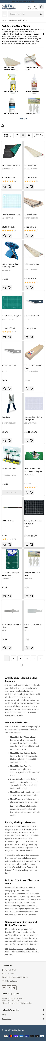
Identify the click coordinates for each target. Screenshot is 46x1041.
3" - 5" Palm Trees (9, 469)
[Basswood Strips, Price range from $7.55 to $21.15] (34, 201)
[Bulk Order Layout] (29, 135)
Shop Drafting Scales (14, 948)
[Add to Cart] (4, 287)
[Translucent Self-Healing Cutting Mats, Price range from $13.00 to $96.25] (34, 403)
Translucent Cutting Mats (11, 215)
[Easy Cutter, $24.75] (11, 403)
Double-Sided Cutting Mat (11, 316)
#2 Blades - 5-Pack (9, 365)
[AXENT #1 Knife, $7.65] (11, 507)
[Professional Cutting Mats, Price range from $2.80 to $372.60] (11, 151)
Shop (4, 1014)
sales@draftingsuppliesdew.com (16, 977)
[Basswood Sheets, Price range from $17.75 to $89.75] (34, 151)
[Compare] (9, 186)
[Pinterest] (14, 987)
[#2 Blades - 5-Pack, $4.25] (11, 351)
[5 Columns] (23, 135)
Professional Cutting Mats (11, 165)
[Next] (22, 665)
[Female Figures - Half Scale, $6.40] (34, 559)
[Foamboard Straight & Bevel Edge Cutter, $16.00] (11, 250)
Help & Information (10, 1010)
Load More (23, 118)
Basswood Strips (30, 215)
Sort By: (7, 134)
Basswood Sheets (31, 165)
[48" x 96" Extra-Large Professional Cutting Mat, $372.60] (34, 455)
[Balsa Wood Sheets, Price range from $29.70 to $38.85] (34, 250)
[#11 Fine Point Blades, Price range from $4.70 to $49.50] (34, 302)
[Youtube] (4, 987)
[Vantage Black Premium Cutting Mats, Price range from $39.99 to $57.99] (34, 507)
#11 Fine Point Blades (32, 316)
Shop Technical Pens (21, 951)
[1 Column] (17, 135)
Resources (6, 1019)
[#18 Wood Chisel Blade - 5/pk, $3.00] (34, 610)
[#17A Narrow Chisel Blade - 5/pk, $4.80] (11, 610)
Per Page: (38, 134)
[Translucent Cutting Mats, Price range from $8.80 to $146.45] (11, 201)
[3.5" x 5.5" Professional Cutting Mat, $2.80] (11, 559)
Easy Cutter (6, 417)
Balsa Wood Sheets (31, 264)
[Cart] (41, 6)
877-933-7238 (9, 974)
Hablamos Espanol (11, 981)
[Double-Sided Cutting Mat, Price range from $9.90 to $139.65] (11, 302)
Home (4, 20)
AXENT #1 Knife (8, 521)
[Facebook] (9, 987)
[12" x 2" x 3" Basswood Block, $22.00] (34, 351)
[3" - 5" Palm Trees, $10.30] (11, 455)
